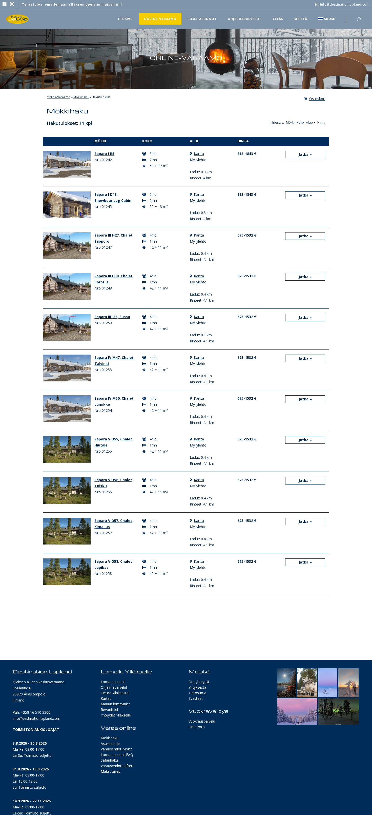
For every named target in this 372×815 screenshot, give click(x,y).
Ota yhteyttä (199, 681)
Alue (309, 122)
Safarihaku (109, 760)
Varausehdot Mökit (116, 749)
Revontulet (109, 709)
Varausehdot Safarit (117, 765)
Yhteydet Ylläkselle (116, 715)
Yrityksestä (197, 687)
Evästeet (196, 698)
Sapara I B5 (104, 153)
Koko (300, 122)
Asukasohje (110, 743)
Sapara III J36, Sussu (112, 316)
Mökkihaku (81, 97)
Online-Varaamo (58, 97)
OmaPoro (197, 726)
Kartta (199, 153)
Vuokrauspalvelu (202, 721)
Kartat (106, 698)
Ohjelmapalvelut (114, 687)
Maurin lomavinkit (115, 704)
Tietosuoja (197, 692)
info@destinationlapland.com (36, 718)
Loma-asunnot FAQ (117, 754)
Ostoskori (317, 98)
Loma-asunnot (113, 681)
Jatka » (305, 154)
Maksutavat (110, 771)
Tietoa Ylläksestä (115, 692)
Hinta (321, 122)
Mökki (290, 122)
